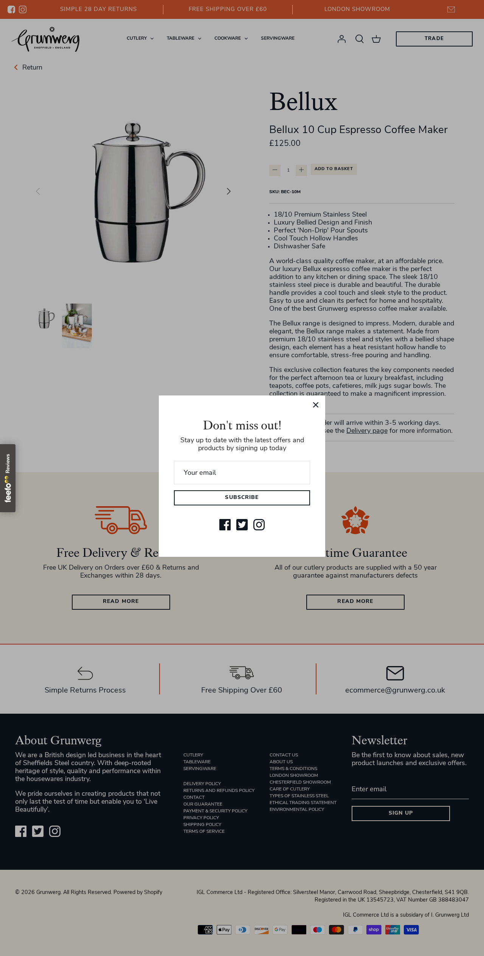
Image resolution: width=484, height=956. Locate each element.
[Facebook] (225, 524)
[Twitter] (242, 524)
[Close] (315, 405)
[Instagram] (259, 524)
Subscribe (242, 497)
